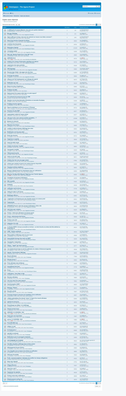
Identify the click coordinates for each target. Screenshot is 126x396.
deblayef (10, 34)
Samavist (11, 112)
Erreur (9, 270)
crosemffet (11, 52)
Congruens (11, 250)
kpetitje (10, 369)
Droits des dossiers (12, 135)
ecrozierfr (11, 164)
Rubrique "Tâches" (12, 287)
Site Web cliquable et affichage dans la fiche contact (21, 344)
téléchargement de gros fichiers (15, 347)
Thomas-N (11, 80)
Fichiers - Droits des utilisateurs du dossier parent (20, 213)
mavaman (11, 129)
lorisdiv (10, 147)
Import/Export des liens (13, 266)
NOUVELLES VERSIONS (30, 59)
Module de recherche (12, 121)
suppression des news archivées (16, 65)
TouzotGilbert (11, 73)
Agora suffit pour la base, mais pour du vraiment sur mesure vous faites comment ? (29, 37)
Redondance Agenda (12, 47)
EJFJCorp (11, 196)
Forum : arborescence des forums (16, 216)
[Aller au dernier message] (88, 29)
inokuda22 (11, 355)
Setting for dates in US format (15, 191)
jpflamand (11, 309)
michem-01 (11, 221)
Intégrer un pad (11, 326)
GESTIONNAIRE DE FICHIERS (15, 340)
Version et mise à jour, (13, 308)
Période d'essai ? (11, 259)
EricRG (10, 115)
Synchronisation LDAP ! (13, 284)
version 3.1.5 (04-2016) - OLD (14, 319)
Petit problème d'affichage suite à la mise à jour (20, 235)
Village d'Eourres (11, 365)
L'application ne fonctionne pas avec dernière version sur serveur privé (26, 198)
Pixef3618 (11, 236)
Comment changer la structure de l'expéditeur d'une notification (24, 294)
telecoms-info (11, 253)
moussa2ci (11, 229)
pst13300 (11, 295)
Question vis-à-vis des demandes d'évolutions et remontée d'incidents (25, 100)
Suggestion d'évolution (29, 34)
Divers (29, 31)
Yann (10, 359)
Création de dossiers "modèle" (15, 146)
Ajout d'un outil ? (12, 368)
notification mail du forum (14, 188)
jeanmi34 (11, 281)
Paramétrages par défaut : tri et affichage (18, 305)
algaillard (11, 317)
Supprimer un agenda (13, 139)
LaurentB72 (11, 331)
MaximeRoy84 (12, 31)
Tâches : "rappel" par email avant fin (17, 245)
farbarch (10, 45)
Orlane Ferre (11, 292)
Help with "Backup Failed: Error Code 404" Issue (20, 54)
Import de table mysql (13, 142)
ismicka (10, 182)
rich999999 (11, 299)
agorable (11, 334)
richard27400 (11, 285)
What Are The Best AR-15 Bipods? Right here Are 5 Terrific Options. (25, 174)
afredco (10, 192)
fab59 (10, 101)
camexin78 (11, 239)
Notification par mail (12, 82)
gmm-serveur (12, 157)
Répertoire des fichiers (13, 125)
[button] (100, 25)
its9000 (10, 267)
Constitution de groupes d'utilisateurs (17, 177)
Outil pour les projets (13, 354)
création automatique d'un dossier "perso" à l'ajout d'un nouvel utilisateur (27, 298)
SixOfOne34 (11, 207)
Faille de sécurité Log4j (13, 156)
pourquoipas (11, 327)
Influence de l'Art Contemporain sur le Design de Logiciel (22, 79)
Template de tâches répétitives (15, 167)
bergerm (10, 126)
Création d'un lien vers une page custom (18, 160)
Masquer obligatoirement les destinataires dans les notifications (24, 170)
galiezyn (10, 76)
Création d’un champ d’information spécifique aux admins (22, 61)
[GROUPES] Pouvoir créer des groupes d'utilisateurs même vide (24, 205)
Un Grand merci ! (11, 330)
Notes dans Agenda (12, 361)
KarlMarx (11, 189)
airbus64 (11, 133)
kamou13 (11, 83)
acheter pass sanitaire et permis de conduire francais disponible (24, 163)
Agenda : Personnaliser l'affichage (16, 252)
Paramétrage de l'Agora (29, 48)
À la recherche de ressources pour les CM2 (18, 96)
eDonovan (11, 260)
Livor (10, 97)
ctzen (10, 214)
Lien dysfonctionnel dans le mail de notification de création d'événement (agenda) (29, 249)
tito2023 (10, 48)
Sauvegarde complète (13, 149)
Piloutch (10, 243)
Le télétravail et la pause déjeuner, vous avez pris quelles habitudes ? (25, 30)
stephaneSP (11, 171)
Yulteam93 (11, 345)
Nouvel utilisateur (12, 256)
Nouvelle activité (11, 291)
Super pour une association (14, 315)
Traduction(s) (10, 202)
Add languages (11, 68)
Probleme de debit (12, 89)
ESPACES (10, 184)
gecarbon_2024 (12, 69)
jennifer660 (11, 55)
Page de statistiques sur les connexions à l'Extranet (21, 107)
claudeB (10, 66)
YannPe (10, 168)
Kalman (10, 306)
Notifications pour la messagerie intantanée (18, 337)
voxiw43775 (11, 161)
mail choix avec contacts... (14, 209)
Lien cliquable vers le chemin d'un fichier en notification (22, 351)
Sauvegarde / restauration (14, 242)
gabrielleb (11, 288)
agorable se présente (12, 333)
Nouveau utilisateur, (12, 277)
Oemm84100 (11, 380)
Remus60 (11, 373)
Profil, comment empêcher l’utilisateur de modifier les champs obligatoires (27, 358)
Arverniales (11, 257)
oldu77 (10, 217)
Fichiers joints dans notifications (16, 375)
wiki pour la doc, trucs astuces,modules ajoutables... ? (21, 118)
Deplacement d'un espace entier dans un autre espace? (22, 93)
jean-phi (10, 278)
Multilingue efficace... (13, 195)
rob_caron (11, 362)
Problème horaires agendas (14, 103)
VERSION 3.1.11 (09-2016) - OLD (15, 312)
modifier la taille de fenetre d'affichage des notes (20, 128)
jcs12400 (11, 62)
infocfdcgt (11, 264)
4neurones (11, 338)
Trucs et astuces (27, 119)
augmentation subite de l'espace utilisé (17, 114)
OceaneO (11, 140)
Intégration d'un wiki (12, 223)
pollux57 (10, 274)
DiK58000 (11, 105)
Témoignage (28, 257)
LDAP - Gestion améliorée (14, 231)
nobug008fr (11, 41)
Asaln (10, 150)
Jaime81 (10, 143)
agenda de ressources (13, 301)
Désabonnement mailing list (14, 379)
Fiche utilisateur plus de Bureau (15, 263)
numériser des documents (14, 44)
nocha (10, 302)
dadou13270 (11, 271)
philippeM (11, 210)
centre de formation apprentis (15, 341)
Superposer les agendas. (13, 372)
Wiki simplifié (11, 181)
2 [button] (98, 24)
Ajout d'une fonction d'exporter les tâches (18, 40)
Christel (10, 324)
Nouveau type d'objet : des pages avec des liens (20, 72)
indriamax (11, 348)
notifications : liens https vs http (15, 273)
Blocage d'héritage (12, 33)
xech (12, 59)
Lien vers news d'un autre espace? (16, 280)
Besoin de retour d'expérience (15, 86)
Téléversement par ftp (13, 153)
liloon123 (11, 366)
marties (10, 224)
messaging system (12, 51)
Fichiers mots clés (12, 220)
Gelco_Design (12, 232)
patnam (10, 90)
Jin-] (10, 87)
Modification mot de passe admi (15, 132)
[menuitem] (11, 13)
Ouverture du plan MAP (13, 111)
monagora (13, 108)
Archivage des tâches (13, 75)
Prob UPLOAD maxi (12, 323)
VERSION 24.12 (11, 58)
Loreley (10, 376)
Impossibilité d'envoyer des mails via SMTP (19, 238)
